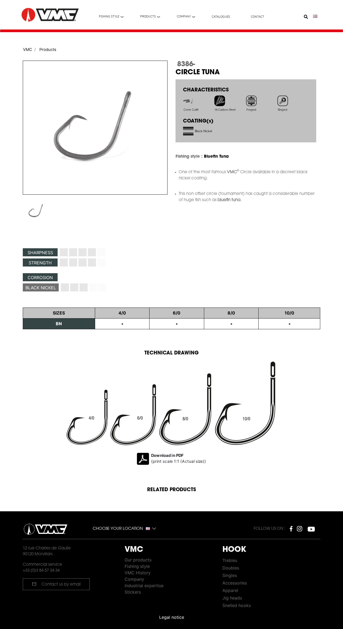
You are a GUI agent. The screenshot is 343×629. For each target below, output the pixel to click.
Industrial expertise (144, 585)
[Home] (50, 15)
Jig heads (232, 598)
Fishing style (137, 566)
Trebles (229, 560)
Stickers (133, 592)
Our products (138, 560)
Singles (229, 575)
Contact (257, 16)
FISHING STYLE (109, 16)
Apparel (230, 590)
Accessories (234, 583)
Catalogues (221, 16)
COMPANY (184, 16)
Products (148, 16)
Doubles (230, 568)
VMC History (138, 572)
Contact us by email (56, 584)
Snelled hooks (236, 605)
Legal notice (171, 617)
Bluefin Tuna (216, 157)
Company (134, 579)
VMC (27, 49)
